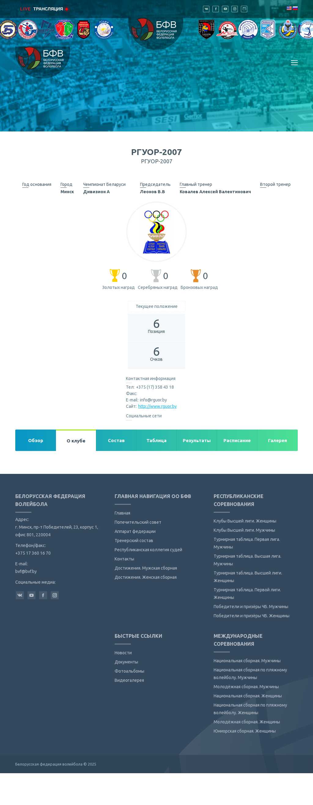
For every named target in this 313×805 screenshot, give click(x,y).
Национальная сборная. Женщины (248, 695)
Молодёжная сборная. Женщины (247, 721)
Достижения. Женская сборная (146, 577)
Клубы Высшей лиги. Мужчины (244, 530)
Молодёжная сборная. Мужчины (246, 686)
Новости (123, 652)
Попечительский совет (138, 522)
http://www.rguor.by (157, 406)
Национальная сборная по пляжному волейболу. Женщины (250, 709)
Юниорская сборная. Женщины (245, 731)
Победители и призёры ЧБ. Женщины (251, 615)
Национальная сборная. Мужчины (247, 660)
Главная (122, 513)
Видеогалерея (129, 680)
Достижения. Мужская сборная (146, 568)
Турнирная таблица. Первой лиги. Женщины (247, 593)
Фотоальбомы (129, 671)
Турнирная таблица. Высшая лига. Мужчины (247, 560)
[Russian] (295, 8)
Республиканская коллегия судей (148, 549)
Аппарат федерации (135, 531)
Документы (126, 661)
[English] (289, 8)
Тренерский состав (134, 540)
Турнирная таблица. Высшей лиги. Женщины (248, 577)
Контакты (124, 558)
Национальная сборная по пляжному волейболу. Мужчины (250, 673)
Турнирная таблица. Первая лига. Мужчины (247, 543)
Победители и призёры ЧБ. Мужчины (251, 606)
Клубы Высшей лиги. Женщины (245, 521)
